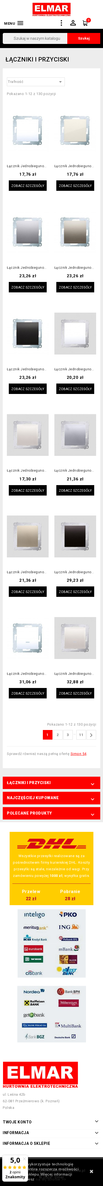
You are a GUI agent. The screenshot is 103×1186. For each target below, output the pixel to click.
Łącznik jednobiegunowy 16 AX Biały (75, 369)
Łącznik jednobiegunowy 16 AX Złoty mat (28, 572)
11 (81, 735)
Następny (91, 735)
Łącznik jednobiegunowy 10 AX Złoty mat (75, 268)
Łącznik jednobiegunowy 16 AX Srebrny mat (75, 470)
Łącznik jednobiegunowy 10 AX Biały (28, 166)
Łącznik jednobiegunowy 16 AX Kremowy (28, 470)
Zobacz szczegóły (27, 186)
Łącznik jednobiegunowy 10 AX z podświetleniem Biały (28, 674)
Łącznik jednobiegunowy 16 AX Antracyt (75, 572)
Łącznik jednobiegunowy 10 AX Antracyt (28, 369)
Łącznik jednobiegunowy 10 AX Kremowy (75, 166)
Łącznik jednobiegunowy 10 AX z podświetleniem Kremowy (75, 674)
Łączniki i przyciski (29, 783)
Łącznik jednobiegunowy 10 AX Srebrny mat (28, 268)
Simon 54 (79, 754)
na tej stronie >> (51, 1179)
